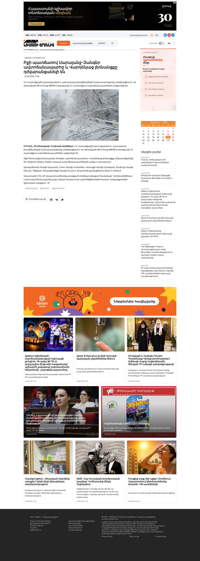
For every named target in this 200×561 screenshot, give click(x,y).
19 (153, 137)
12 (153, 134)
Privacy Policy (107, 536)
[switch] (161, 43)
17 (143, 137)
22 (168, 137)
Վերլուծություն (75, 528)
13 (158, 134)
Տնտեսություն (37, 525)
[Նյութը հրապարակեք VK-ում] (56, 199)
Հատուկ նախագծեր (83, 43)
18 (148, 137)
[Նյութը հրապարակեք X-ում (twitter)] (62, 199)
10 (143, 134)
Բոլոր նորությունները (40, 521)
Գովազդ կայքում (50, 517)
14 (163, 134)
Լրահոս (63, 43)
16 (173, 134)
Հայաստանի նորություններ (35, 58)
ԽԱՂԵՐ (102, 43)
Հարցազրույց (74, 530)
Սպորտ (33, 528)
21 (163, 137)
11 (148, 134)
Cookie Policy (161, 536)
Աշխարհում (35, 530)
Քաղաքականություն (40, 523)
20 (158, 137)
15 (168, 134)
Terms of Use (134, 536)
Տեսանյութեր (74, 523)
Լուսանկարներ (75, 525)
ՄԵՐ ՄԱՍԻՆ (35, 517)
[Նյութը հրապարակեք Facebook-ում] (51, 199)
